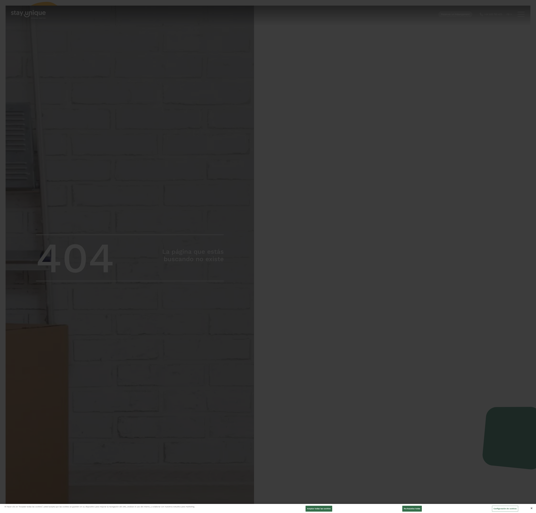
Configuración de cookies (505, 509)
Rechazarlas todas (412, 509)
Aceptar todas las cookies (319, 509)
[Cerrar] (531, 508)
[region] (268, 508)
